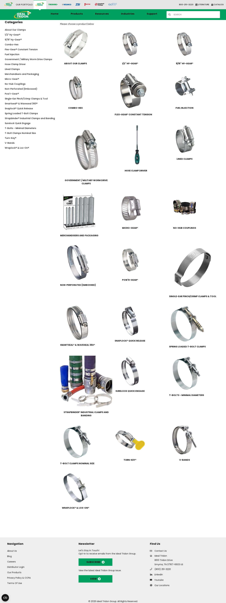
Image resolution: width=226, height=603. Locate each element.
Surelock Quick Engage (17, 123)
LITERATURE (203, 4)
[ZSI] (77, 5)
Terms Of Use (14, 583)
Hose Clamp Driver (15, 64)
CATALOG (218, 4)
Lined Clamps (12, 69)
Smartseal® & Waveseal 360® (21, 103)
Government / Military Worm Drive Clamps (28, 59)
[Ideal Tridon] (40, 4)
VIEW (93, 579)
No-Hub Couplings (15, 83)
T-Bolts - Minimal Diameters (20, 128)
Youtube (159, 579)
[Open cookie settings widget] (5, 597)
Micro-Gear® (12, 79)
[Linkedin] (152, 574)
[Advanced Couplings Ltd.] (112, 4)
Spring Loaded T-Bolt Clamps (21, 113)
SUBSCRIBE (93, 562)
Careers (11, 561)
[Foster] (87, 4)
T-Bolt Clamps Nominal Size (20, 133)
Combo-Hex (11, 44)
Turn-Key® (10, 138)
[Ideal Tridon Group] (8, 4)
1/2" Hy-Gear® (12, 34)
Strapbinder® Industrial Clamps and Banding (30, 118)
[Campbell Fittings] (99, 5)
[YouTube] (152, 579)
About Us (12, 550)
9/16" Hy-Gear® (13, 39)
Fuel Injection (12, 54)
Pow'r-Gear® (12, 93)
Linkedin (158, 574)
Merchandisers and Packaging (22, 74)
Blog (9, 556)
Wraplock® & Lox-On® (17, 147)
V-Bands (10, 142)
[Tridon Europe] (53, 4)
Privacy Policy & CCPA (19, 577)
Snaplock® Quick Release (19, 108)
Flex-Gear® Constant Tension (21, 49)
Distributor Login (15, 567)
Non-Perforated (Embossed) (21, 88)
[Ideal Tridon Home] (27, 14)
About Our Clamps (15, 29)
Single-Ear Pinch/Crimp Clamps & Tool (26, 98)
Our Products (14, 572)
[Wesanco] (66, 4)
